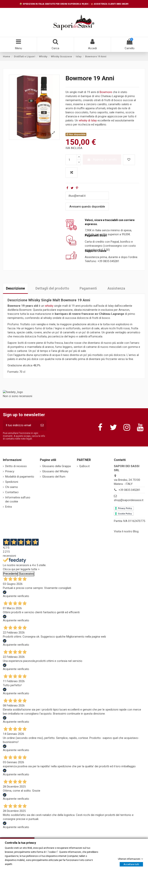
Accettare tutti (131, 864)
